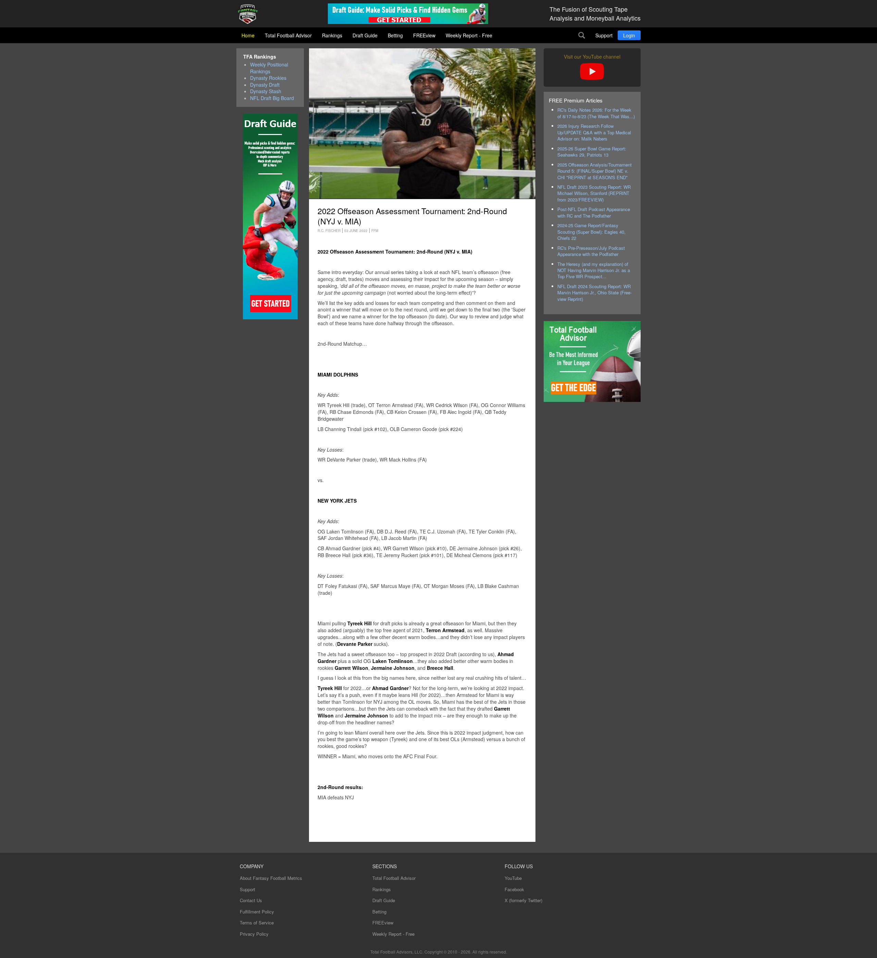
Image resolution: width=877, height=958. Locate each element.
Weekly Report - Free (469, 35)
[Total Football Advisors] (250, 14)
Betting (395, 35)
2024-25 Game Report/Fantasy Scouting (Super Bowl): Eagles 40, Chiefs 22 (591, 231)
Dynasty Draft (265, 85)
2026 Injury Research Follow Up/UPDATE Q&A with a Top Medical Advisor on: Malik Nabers (594, 132)
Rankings (332, 35)
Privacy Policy (254, 934)
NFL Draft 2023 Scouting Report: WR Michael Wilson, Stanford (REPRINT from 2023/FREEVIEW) (594, 193)
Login (629, 35)
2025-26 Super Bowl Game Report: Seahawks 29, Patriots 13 (591, 151)
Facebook (514, 889)
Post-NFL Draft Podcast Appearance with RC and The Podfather (593, 212)
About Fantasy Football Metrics (271, 878)
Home (248, 35)
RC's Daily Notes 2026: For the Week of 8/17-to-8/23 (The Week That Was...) (596, 113)
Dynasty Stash (265, 91)
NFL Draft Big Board (272, 98)
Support (604, 35)
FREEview (424, 35)
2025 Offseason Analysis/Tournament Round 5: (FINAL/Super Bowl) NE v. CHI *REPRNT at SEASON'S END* (594, 171)
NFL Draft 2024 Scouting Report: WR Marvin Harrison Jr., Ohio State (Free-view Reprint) (594, 292)
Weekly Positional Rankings (269, 68)
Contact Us (251, 900)
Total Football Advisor (288, 35)
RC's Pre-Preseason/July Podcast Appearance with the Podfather (591, 251)
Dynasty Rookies (268, 78)
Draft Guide (365, 35)
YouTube (513, 878)
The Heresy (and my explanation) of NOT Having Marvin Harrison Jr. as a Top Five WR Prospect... (593, 270)
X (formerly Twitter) (523, 900)
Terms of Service (257, 922)
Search (581, 35)
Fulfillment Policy (257, 911)
